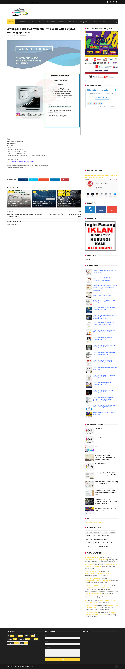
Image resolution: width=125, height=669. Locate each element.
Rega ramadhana (91, 612)
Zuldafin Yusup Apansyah (93, 593)
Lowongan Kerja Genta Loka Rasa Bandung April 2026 (104, 383)
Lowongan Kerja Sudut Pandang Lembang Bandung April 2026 (104, 360)
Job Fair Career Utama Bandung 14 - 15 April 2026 (106, 482)
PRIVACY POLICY (100, 463)
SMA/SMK (83, 22)
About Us (15, 2)
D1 (102, 531)
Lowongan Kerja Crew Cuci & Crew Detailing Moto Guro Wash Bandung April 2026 (68, 201)
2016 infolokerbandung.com (24, 666)
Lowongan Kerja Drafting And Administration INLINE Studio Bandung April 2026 (103, 406)
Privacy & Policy (33, 2)
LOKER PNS (89, 539)
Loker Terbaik (50, 22)
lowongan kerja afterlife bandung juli (97, 580)
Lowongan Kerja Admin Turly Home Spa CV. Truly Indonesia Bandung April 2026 (105, 295)
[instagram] (107, 2)
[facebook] (110, 2)
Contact (98, 446)
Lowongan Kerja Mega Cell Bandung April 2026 (102, 390)
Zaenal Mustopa (90, 605)
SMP (95, 546)
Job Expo (112, 531)
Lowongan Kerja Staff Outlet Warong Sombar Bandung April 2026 (106, 492)
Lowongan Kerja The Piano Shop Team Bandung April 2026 (104, 413)
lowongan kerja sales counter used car (98, 594)
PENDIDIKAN (89, 542)
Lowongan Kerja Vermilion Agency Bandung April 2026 (104, 398)
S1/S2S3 (62, 22)
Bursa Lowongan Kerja (92, 531)
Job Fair (88, 535)
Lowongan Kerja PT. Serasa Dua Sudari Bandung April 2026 (103, 330)
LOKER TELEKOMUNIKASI (100, 539)
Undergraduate (103, 546)
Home (8, 2)
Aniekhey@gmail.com (92, 557)
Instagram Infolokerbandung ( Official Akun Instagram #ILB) (101, 176)
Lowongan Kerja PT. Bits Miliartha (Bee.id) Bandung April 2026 (104, 338)
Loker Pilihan (22, 22)
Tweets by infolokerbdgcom (94, 522)
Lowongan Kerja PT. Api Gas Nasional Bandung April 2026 (102, 368)
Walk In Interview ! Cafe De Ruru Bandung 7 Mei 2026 (17, 202)
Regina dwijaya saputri (92, 571)
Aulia (86, 600)
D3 (20, 36)
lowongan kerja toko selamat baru (97, 587)
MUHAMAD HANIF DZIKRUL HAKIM (95, 585)
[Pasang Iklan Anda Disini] (100, 250)
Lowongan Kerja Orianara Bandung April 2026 (105, 375)
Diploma (72, 22)
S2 (107, 542)
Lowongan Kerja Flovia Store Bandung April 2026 (102, 345)
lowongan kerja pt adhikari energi (96, 559)
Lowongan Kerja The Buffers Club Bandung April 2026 (104, 353)
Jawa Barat (35, 22)
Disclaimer (22, 2)
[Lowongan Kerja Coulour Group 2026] (101, 80)
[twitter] (113, 2)
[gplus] (116, 2)
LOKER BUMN (105, 535)
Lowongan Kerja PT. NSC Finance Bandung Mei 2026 (42, 202)
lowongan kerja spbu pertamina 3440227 (100, 613)
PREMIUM (23, 36)
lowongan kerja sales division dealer (97, 573)
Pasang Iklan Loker (98, 22)
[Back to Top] (116, 666)
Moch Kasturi (89, 564)
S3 (111, 542)
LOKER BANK (96, 535)
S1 (103, 542)
